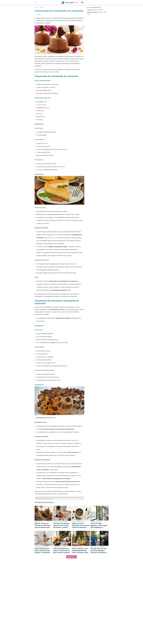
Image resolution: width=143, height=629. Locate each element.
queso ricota (55, 237)
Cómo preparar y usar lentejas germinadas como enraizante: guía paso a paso (80, 550)
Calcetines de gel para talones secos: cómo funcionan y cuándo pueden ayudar (61, 525)
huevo (46, 357)
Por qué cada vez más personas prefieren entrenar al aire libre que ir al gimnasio (99, 550)
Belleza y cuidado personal (60, 521)
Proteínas (39, 104)
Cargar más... (71, 557)
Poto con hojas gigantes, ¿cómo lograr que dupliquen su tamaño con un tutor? (99, 525)
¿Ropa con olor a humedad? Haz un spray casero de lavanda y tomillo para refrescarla (80, 525)
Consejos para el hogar (78, 521)
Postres (41, 7)
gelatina (45, 143)
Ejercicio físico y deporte (98, 547)
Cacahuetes (40, 169)
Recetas (36, 7)
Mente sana (38, 521)
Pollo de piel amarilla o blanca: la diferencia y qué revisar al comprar (61, 550)
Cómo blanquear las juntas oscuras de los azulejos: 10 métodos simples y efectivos (42, 550)
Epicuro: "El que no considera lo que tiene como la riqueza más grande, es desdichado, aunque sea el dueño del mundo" (43, 525)
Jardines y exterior (96, 521)
